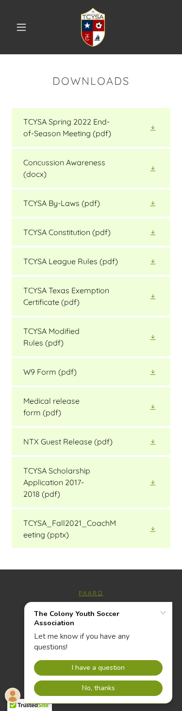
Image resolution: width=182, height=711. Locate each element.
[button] (21, 27)
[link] (93, 27)
